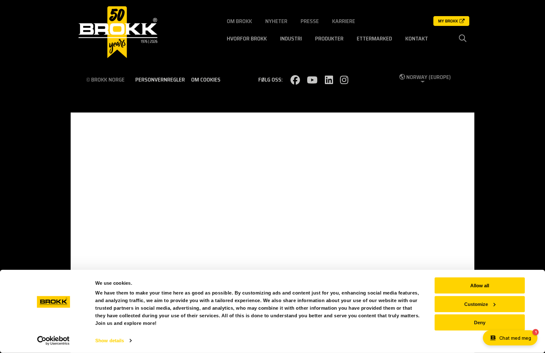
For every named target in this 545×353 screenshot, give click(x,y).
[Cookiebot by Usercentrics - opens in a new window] (53, 340)
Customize (476, 304)
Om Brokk (239, 21)
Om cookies (205, 80)
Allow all (479, 285)
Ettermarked (374, 38)
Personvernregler (160, 80)
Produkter (329, 38)
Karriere (343, 21)
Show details (109, 340)
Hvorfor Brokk (247, 38)
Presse (310, 21)
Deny (479, 322)
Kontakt (416, 38)
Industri (291, 38)
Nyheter (276, 21)
